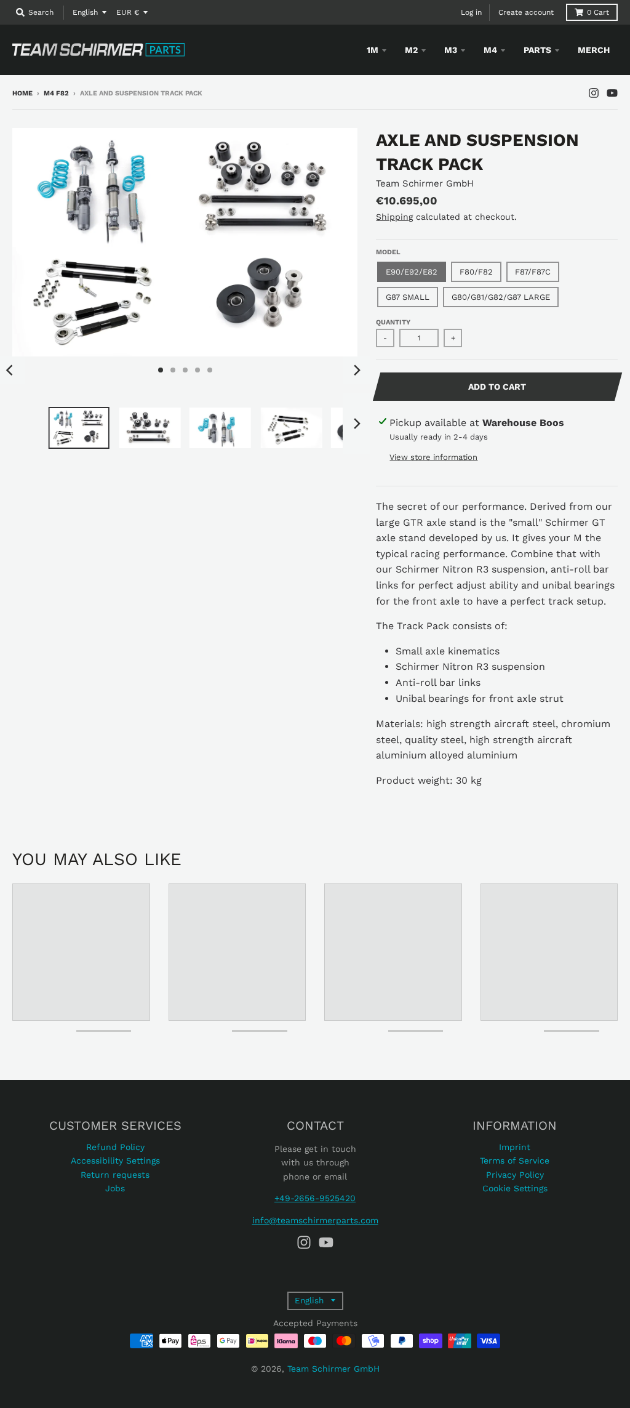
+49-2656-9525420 (315, 1198)
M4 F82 (56, 93)
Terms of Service (514, 1160)
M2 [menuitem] (411, 50)
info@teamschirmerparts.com (315, 1220)
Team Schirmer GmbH (425, 183)
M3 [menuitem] (450, 50)
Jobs (115, 1188)
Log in (471, 12)
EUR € (127, 12)
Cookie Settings (515, 1188)
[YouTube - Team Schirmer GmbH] (612, 93)
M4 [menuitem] (490, 50)
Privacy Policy (515, 1175)
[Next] (356, 370)
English (85, 12)
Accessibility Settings (115, 1160)
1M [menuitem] (372, 50)
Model (388, 252)
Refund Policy (115, 1147)
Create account (526, 12)
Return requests (115, 1175)
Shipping (394, 217)
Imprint (514, 1147)
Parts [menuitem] (537, 50)
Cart (598, 12)
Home (22, 93)
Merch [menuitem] (594, 50)
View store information (433, 457)
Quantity (393, 322)
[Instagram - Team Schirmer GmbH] (593, 93)
